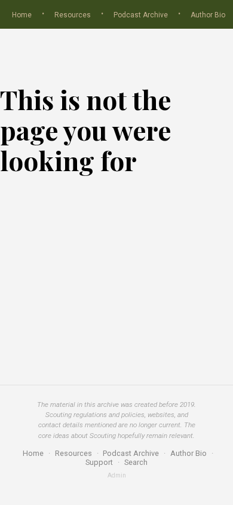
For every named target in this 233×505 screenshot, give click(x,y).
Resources (72, 15)
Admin (117, 475)
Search (136, 462)
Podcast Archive (141, 15)
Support (99, 462)
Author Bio (208, 15)
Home (22, 15)
